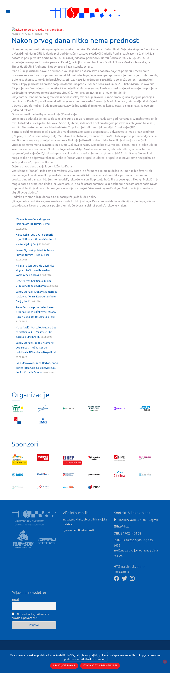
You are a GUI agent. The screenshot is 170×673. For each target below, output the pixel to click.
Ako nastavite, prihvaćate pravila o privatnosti (30, 615)
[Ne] (165, 662)
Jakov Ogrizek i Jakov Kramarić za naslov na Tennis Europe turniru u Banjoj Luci (36, 296)
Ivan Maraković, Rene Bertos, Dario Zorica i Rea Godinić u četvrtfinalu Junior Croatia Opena (37, 367)
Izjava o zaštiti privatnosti (78, 530)
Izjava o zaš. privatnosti (100, 665)
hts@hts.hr (124, 526)
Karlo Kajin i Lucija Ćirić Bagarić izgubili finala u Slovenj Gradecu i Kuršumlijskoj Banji (36, 239)
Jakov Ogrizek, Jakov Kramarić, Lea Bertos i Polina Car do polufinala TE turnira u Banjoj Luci (36, 347)
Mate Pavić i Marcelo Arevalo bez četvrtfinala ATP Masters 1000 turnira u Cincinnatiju (36, 332)
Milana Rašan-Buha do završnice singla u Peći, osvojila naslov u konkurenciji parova (35, 270)
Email (15, 599)
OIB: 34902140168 (127, 533)
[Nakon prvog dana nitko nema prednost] (37, 29)
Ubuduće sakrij (64, 665)
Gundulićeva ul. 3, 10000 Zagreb (137, 519)
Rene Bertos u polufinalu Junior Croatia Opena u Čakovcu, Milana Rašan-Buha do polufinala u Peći (36, 311)
